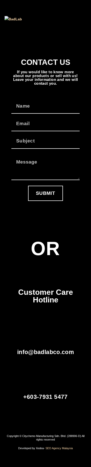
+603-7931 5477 (45, 397)
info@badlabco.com (45, 352)
